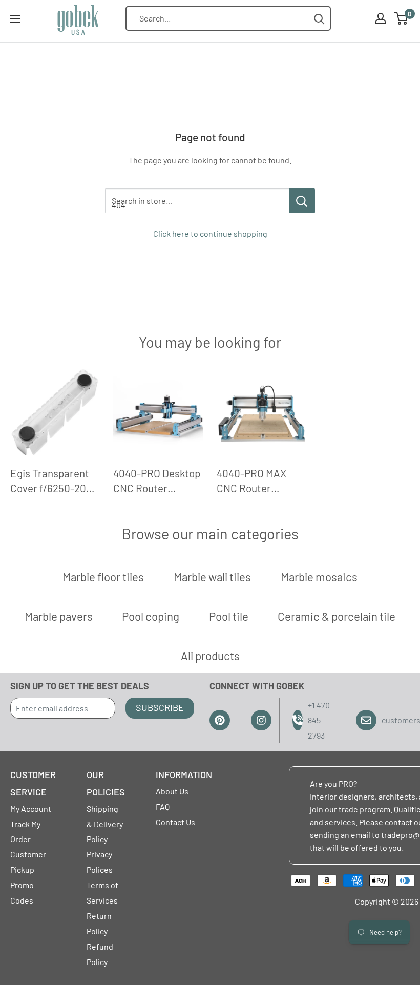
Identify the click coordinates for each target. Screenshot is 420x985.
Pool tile (228, 616)
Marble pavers (59, 616)
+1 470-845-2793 (320, 720)
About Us (172, 791)
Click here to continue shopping (210, 233)
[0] (401, 18)
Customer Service (33, 783)
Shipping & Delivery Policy (105, 824)
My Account (30, 808)
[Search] (319, 18)
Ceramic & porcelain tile (336, 616)
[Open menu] (15, 19)
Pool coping (150, 616)
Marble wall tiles (212, 576)
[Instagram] (261, 720)
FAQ (163, 806)
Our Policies (106, 783)
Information (184, 774)
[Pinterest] (220, 720)
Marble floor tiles (103, 576)
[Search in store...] (302, 200)
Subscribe (160, 707)
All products (210, 655)
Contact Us (175, 822)
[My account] (380, 18)
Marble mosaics (319, 576)
